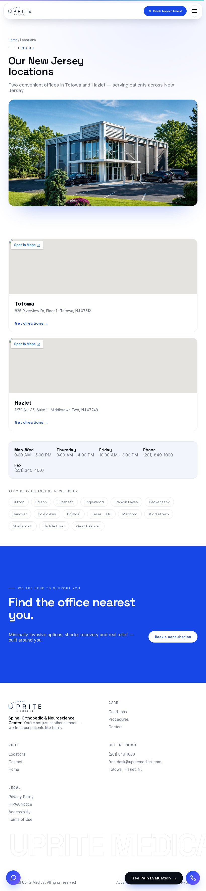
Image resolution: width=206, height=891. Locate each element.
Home (13, 40)
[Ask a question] (13, 877)
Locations (17, 754)
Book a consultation (173, 636)
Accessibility (20, 812)
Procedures (119, 719)
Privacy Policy (21, 796)
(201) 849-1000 (122, 754)
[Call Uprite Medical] (193, 878)
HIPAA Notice (20, 804)
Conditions (118, 711)
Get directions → (31, 323)
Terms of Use (20, 819)
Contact (15, 761)
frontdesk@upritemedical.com (135, 761)
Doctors (116, 727)
